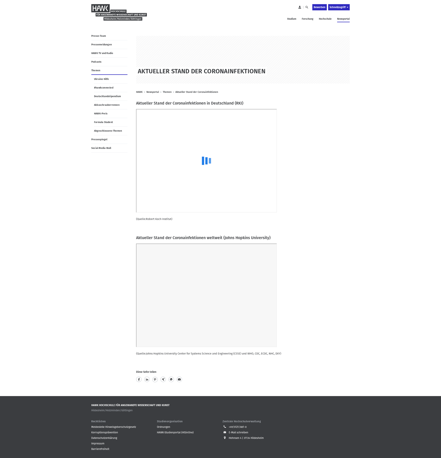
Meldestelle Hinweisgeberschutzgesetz (113, 427)
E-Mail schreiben (238, 432)
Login (299, 7)
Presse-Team (98, 36)
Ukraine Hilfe (101, 79)
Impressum (97, 443)
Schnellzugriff (338, 7)
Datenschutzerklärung (104, 438)
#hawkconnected (103, 87)
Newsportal (152, 92)
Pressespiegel (99, 139)
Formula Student (103, 122)
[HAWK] (119, 14)
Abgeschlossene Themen (108, 130)
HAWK (139, 92)
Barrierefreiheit (100, 449)
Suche (306, 7)
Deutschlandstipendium (107, 96)
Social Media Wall (101, 148)
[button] (139, 379)
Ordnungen (163, 427)
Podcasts (96, 61)
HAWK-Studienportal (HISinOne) (175, 432)
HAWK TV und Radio (102, 53)
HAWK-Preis (100, 113)
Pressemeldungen (101, 44)
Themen (95, 70)
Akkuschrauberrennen (107, 105)
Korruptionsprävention (104, 432)
